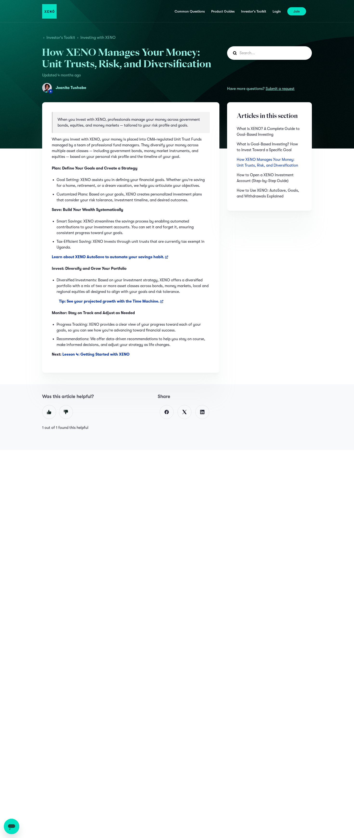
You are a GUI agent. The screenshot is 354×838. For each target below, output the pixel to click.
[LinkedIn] (202, 412)
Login (277, 11)
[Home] (49, 11)
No (66, 412)
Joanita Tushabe (71, 88)
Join (296, 11)
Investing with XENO (98, 37)
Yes (49, 412)
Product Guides (223, 11)
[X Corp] (184, 412)
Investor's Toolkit (253, 11)
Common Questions (190, 11)
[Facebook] (166, 412)
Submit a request (280, 89)
